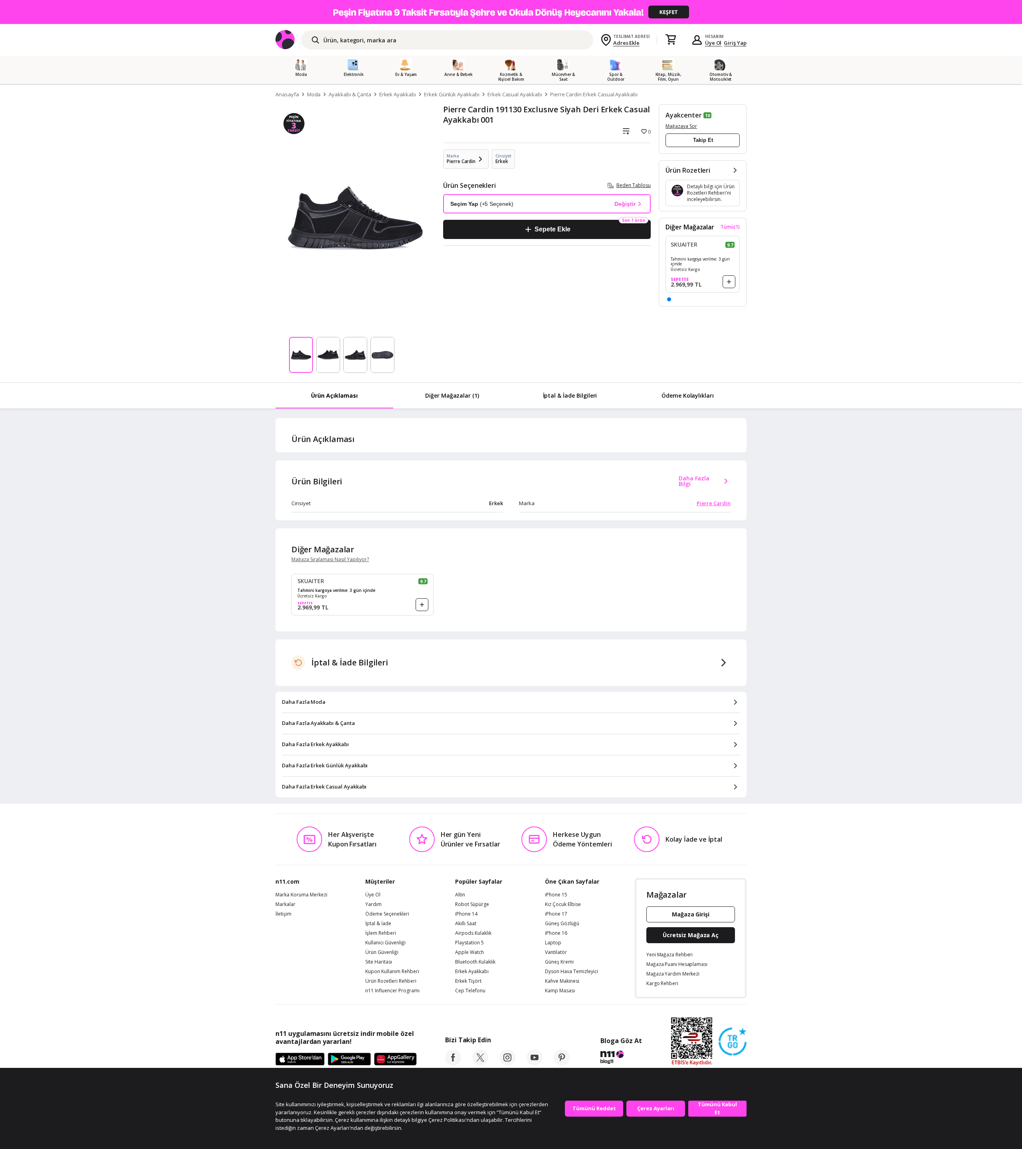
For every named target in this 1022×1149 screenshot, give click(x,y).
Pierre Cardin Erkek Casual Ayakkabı (594, 94)
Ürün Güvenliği (381, 952)
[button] (669, 299)
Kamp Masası (560, 991)
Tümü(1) (730, 227)
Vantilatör (556, 952)
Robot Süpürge (472, 904)
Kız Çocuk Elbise (563, 904)
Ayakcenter (683, 115)
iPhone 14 (466, 914)
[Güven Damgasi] (733, 1042)
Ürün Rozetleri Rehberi (390, 981)
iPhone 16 (556, 933)
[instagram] (507, 1063)
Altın (460, 895)
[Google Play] (349, 1059)
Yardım (373, 904)
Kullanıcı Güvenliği (385, 943)
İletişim (283, 914)
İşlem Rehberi (380, 933)
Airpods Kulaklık (473, 933)
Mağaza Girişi (690, 914)
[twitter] (480, 1063)
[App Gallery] (395, 1059)
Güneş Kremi (559, 962)
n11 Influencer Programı (392, 991)
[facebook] (453, 1063)
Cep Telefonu (470, 991)
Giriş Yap (735, 42)
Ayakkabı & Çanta (350, 94)
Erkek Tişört (468, 981)
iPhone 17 (556, 914)
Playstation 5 (469, 943)
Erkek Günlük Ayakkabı (451, 94)
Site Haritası (378, 962)
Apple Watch (469, 952)
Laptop (553, 943)
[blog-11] (621, 1058)
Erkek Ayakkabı (397, 94)
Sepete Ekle (552, 229)
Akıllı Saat (465, 923)
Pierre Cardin (714, 503)
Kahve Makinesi (562, 981)
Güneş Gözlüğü (562, 923)
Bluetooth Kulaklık (475, 962)
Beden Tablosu (633, 185)
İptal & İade (378, 923)
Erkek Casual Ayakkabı (514, 94)
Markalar (285, 904)
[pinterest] (562, 1063)
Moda (314, 94)
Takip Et (703, 140)
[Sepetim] (671, 40)
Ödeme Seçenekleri (387, 914)
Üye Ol (713, 42)
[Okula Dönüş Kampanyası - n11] (511, 12)
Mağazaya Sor (681, 126)
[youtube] (535, 1063)
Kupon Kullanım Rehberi (392, 971)
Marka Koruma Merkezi (301, 895)
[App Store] (300, 1059)
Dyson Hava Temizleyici (571, 971)
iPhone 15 (556, 895)
